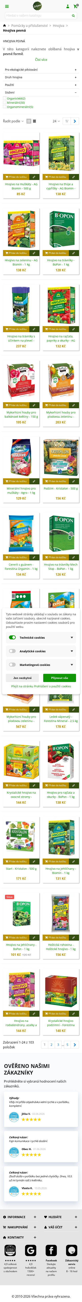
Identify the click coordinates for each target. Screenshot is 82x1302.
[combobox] (37, 15)
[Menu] (7, 6)
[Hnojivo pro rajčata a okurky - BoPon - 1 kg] (61, 762)
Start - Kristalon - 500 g (21, 869)
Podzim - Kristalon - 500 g (61, 488)
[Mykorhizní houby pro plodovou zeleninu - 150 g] (61, 381)
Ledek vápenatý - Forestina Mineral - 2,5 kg (61, 719)
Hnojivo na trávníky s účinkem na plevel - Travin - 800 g (21, 340)
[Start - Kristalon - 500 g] (21, 838)
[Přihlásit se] (67, 6)
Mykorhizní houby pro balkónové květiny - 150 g (21, 414)
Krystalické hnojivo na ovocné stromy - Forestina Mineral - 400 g (21, 797)
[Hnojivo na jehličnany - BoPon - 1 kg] (21, 914)
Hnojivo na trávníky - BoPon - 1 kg (60, 262)
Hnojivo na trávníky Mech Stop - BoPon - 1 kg (61, 567)
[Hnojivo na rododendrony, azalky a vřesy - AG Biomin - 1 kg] (21, 990)
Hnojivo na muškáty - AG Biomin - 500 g (21, 186)
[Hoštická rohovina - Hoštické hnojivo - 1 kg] (61, 914)
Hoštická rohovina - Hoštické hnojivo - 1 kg (61, 947)
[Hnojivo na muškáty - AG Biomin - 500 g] (21, 153)
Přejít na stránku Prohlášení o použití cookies (41, 686)
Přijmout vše (59, 677)
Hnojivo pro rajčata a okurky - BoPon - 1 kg (61, 795)
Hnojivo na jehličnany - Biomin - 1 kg (61, 871)
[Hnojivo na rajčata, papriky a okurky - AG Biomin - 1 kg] (61, 305)
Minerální (16, 103)
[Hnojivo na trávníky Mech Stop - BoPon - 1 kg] (61, 533)
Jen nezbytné (22, 677)
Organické (16, 98)
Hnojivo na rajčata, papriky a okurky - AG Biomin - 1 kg (61, 340)
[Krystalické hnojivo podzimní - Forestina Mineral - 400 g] (61, 990)
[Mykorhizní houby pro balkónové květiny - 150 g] (21, 381)
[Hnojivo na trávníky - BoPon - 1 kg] (61, 229)
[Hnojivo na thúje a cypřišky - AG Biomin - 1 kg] (61, 153)
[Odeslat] (73, 15)
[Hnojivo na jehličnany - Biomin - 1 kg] (61, 838)
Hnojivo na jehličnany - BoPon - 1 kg (21, 947)
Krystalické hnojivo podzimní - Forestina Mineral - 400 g (61, 1025)
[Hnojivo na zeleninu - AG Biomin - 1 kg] (21, 229)
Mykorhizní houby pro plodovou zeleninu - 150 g (60, 416)
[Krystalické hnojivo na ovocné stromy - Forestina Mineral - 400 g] (21, 762)
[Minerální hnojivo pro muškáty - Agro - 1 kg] (21, 457)
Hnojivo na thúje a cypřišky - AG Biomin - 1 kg (60, 188)
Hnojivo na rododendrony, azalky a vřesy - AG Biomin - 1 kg (21, 1025)
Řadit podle (12, 121)
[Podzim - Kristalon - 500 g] (61, 457)
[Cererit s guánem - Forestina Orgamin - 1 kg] (21, 533)
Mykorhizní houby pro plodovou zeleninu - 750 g (21, 721)
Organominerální (20, 107)
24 (55, 121)
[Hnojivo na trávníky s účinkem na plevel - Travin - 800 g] (21, 305)
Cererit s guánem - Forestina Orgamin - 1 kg (21, 567)
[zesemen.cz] (37, 6)
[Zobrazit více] (34, 177)
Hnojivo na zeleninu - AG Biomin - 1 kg (21, 262)
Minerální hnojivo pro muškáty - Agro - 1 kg (21, 491)
